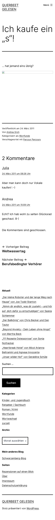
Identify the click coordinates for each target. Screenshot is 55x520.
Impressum (8, 480)
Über (4, 476)
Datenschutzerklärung (14, 485)
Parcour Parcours (32, 139)
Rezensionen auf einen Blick (18, 471)
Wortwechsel (9, 418)
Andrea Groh (13, 132)
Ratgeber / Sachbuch (14, 404)
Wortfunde (24, 135)
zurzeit (6, 423)
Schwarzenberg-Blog (14, 458)
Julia (5, 168)
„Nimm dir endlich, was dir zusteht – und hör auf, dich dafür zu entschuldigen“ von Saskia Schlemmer (27, 311)
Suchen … (7, 364)
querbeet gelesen (18, 501)
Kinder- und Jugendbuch (16, 400)
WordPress (33, 508)
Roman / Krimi (10, 409)
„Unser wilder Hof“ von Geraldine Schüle (24, 356)
